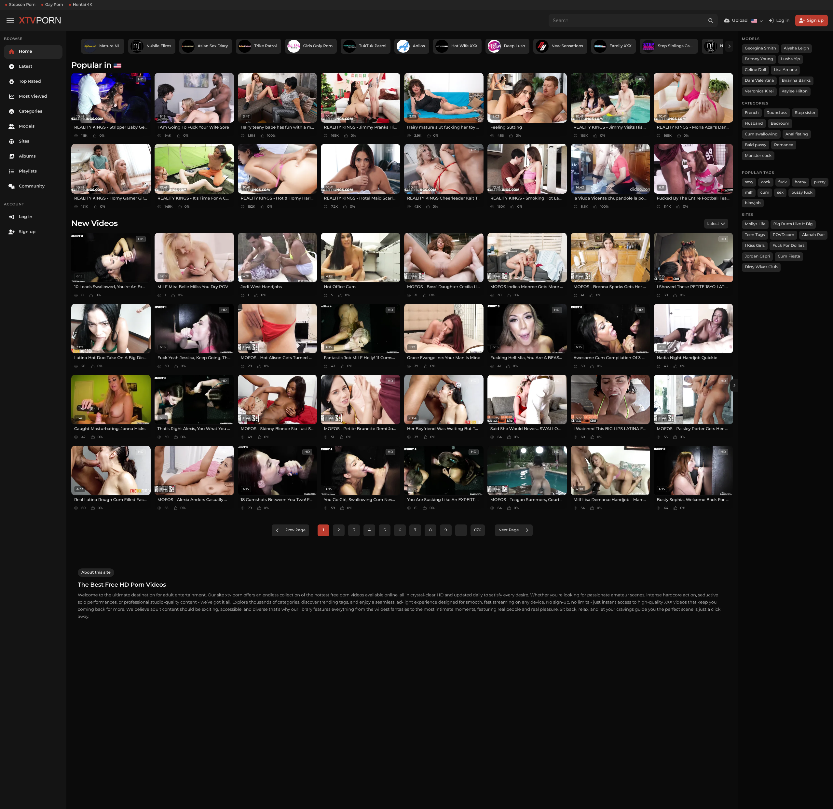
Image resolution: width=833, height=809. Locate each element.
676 (477, 530)
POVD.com (783, 234)
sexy (749, 182)
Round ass (777, 112)
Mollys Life (755, 224)
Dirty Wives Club (761, 267)
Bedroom (780, 123)
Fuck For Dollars (788, 245)
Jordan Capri (757, 256)
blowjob (753, 203)
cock (766, 182)
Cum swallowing (761, 134)
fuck (782, 182)
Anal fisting (796, 134)
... (461, 530)
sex (780, 192)
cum (765, 192)
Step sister (805, 112)
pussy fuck (802, 192)
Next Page (508, 530)
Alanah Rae (813, 234)
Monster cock (758, 155)
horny (800, 182)
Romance (783, 145)
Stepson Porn (22, 4)
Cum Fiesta (789, 256)
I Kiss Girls (755, 245)
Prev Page (295, 530)
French (752, 112)
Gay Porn (54, 4)
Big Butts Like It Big (793, 224)
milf (749, 192)
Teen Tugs (755, 234)
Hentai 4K (82, 4)
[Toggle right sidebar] (734, 385)
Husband (754, 123)
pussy (820, 182)
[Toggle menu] (10, 20)
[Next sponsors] (729, 46)
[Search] (711, 20)
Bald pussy (755, 145)
